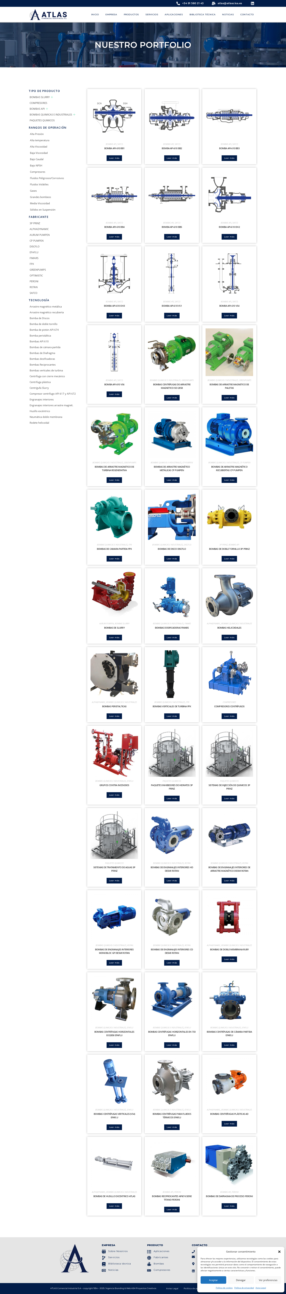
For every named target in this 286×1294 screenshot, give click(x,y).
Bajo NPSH (36, 165)
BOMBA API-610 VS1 (172, 305)
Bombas (159, 1263)
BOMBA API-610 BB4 (114, 226)
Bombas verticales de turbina (46, 370)
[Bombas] (149, 1264)
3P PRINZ (35, 223)
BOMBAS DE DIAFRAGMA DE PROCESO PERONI (229, 1196)
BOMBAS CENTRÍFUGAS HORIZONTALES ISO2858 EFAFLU (114, 1033)
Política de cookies (224, 1287)
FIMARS (34, 258)
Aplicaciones (161, 1251)
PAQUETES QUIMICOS (42, 120)
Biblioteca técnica (119, 1263)
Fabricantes (161, 1257)
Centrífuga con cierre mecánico (47, 376)
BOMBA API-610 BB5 (172, 226)
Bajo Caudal (37, 159)
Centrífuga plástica (40, 382)
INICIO (95, 14)
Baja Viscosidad (39, 152)
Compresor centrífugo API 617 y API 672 (53, 393)
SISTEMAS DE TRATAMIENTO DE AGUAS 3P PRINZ (114, 869)
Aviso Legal (261, 1287)
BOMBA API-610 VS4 (229, 305)
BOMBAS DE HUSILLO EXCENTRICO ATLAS (114, 1196)
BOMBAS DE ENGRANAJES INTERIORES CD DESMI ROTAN (172, 951)
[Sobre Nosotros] (104, 1252)
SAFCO (33, 293)
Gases (33, 190)
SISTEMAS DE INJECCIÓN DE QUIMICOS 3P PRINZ (229, 787)
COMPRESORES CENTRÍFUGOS (229, 706)
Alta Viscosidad (38, 146)
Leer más (114, 158)
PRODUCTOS (131, 14)
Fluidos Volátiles (39, 184)
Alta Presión (37, 134)
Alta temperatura (39, 140)
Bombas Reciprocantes (43, 364)
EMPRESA (111, 14)
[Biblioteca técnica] (104, 1264)
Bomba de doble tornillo (43, 324)
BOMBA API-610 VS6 (114, 384)
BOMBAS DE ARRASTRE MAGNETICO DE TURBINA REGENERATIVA (114, 468)
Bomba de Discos (39, 318)
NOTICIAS (228, 14)
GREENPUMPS (38, 269)
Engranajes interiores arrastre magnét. (51, 405)
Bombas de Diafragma (42, 353)
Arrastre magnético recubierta (47, 312)
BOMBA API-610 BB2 (172, 148)
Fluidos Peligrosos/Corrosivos (47, 178)
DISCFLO (35, 246)
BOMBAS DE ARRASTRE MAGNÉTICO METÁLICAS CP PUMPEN (172, 468)
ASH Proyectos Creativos (143, 1288)
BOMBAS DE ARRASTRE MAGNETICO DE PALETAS (229, 386)
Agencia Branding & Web (118, 1288)
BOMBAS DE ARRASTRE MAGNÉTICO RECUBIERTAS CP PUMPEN (229, 468)
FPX (32, 264)
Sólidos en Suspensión (42, 209)
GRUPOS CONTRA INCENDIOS (114, 785)
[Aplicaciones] (149, 1252)
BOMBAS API (37, 108)
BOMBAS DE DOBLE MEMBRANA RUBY (229, 949)
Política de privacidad (244, 1287)
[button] (279, 1251)
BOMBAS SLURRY (40, 97)
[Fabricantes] (149, 1258)
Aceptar (213, 1280)
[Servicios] (104, 1258)
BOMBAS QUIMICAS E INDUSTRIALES (51, 114)
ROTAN (34, 287)
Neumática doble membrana (46, 417)
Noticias (113, 1269)
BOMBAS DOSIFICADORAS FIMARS (172, 627)
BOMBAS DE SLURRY (114, 627)
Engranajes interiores (42, 399)
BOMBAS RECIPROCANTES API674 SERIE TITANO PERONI (172, 1198)
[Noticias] (104, 1270)
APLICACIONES (174, 14)
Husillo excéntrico (40, 411)
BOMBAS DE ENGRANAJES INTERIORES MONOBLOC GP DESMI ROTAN (114, 951)
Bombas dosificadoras (42, 358)
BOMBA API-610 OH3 (114, 305)
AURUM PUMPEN (40, 234)
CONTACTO (247, 14)
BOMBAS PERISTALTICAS (114, 706)
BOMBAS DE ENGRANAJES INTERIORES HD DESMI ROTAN (172, 869)
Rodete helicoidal (39, 422)
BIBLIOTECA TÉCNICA (203, 14)
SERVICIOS (151, 14)
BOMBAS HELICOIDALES (229, 627)
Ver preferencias (268, 1280)
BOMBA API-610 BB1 (114, 148)
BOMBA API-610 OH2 (229, 226)
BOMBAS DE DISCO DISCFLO (172, 548)
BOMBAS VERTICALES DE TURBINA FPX (172, 706)
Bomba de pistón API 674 (44, 329)
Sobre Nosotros (118, 1251)
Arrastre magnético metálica (46, 306)
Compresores (37, 171)
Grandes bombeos (40, 197)
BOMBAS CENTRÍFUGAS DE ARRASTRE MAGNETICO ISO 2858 (172, 386)
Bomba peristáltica (40, 335)
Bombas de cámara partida (45, 347)
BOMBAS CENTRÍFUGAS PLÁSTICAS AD (229, 1113)
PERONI (34, 281)
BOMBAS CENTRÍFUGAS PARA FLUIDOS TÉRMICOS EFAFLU (172, 1115)
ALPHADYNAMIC (39, 229)
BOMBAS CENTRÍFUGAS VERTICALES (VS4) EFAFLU (114, 1115)
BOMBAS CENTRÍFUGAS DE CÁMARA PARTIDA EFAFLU (229, 1033)
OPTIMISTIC (36, 275)
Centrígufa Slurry (39, 387)
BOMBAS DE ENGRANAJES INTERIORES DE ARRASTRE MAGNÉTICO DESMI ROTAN (229, 869)
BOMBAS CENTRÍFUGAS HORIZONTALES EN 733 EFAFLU (171, 1033)
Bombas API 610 (39, 341)
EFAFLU (34, 252)
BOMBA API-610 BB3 (229, 148)
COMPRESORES (38, 103)
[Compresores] (149, 1270)
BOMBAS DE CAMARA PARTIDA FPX (114, 548)
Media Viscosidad (40, 203)
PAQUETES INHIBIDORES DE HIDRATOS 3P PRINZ (172, 787)
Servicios (113, 1257)
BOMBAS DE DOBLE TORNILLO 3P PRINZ (229, 548)
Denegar (241, 1280)
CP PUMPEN (37, 240)
